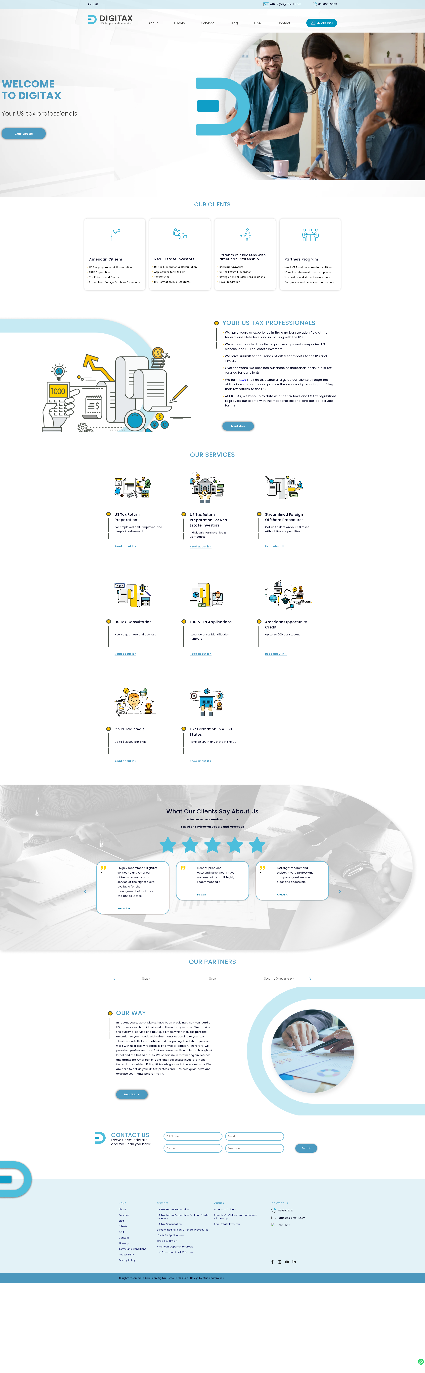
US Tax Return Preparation (173, 1209)
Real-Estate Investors (174, 259)
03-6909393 (286, 1210)
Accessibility (126, 1254)
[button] (85, 891)
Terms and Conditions (132, 1249)
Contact (124, 1237)
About (122, 1209)
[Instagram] (279, 1262)
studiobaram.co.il (213, 1278)
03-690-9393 (327, 4)
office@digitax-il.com (285, 4)
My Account (324, 23)
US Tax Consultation (133, 622)
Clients (123, 1226)
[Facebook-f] (272, 1262)
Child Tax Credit (129, 729)
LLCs (242, 380)
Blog (121, 1220)
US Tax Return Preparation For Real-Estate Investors (210, 520)
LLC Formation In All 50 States (175, 1252)
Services (124, 1215)
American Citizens (106, 259)
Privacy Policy (127, 1260)
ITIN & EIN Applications (211, 622)
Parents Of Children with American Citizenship (235, 1216)
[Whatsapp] (421, 1362)
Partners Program (301, 259)
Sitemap (124, 1243)
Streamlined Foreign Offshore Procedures (182, 1229)
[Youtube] (287, 1262)
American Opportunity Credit (175, 1246)
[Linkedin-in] (294, 1262)
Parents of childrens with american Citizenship (242, 257)
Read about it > (125, 546)
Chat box (284, 1225)
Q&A (121, 1232)
